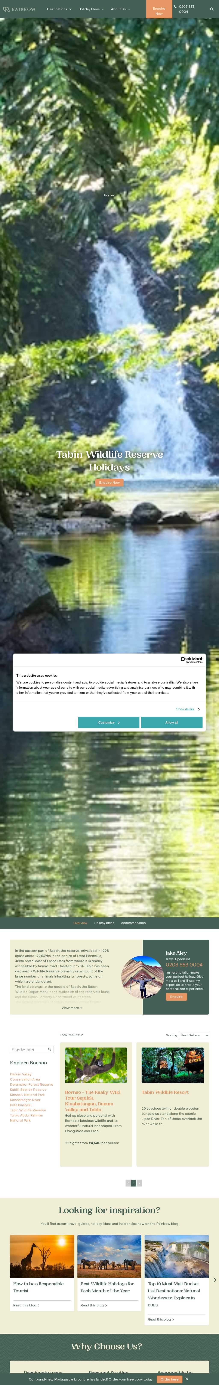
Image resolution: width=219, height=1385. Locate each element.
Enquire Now (109, 483)
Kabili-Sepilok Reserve (28, 1090)
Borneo (109, 195)
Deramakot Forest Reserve (31, 1084)
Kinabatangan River (25, 1100)
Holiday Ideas (104, 923)
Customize (106, 722)
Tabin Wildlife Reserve (28, 1110)
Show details (185, 709)
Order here (170, 1379)
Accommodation (133, 923)
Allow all (171, 722)
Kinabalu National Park (27, 1095)
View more (71, 1008)
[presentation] (215, 1280)
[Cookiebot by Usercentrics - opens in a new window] (184, 660)
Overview (80, 923)
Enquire (176, 997)
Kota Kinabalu (20, 1105)
